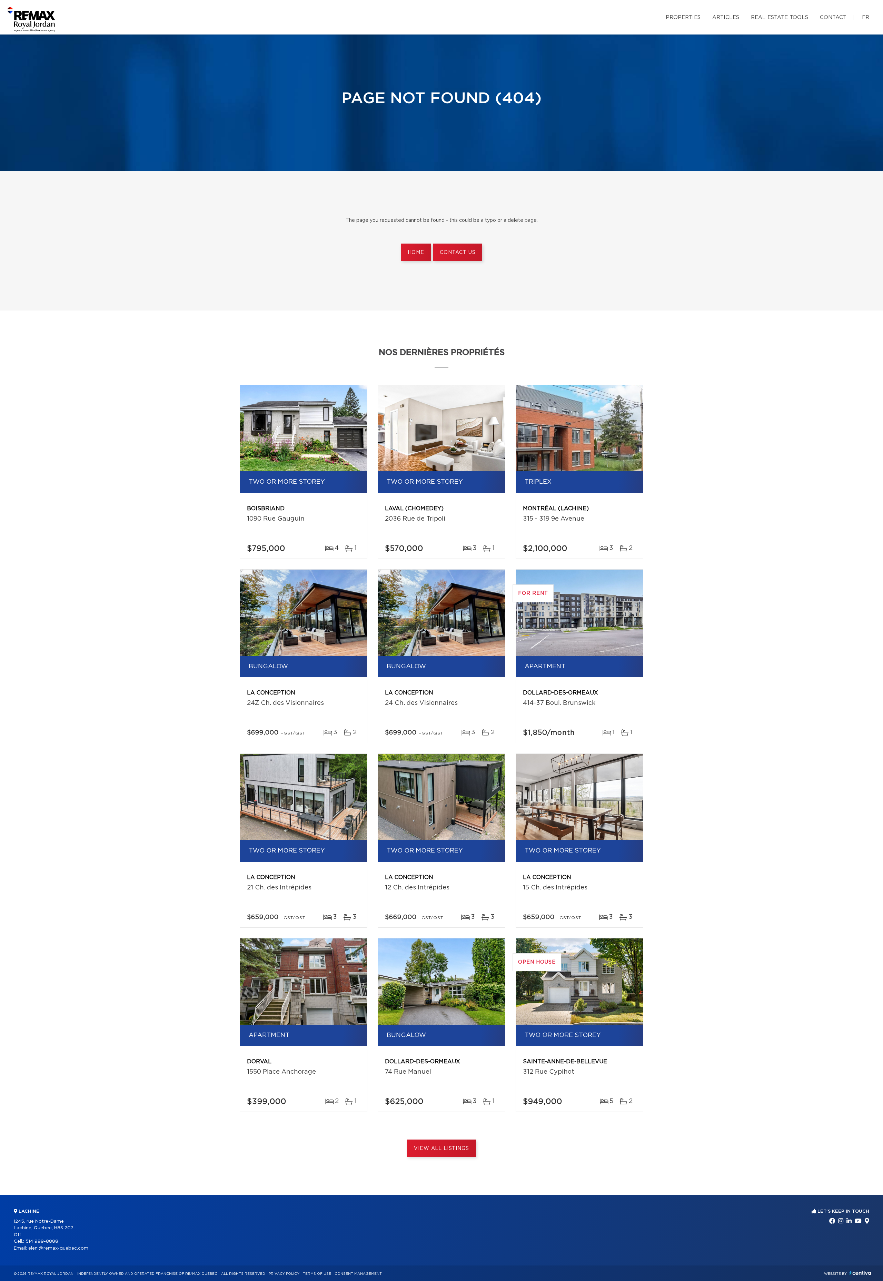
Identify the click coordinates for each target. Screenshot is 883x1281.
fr (865, 17)
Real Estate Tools (779, 17)
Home (416, 252)
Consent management (358, 1273)
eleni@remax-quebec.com (58, 1248)
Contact (833, 17)
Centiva (860, 1273)
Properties (683, 17)
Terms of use (317, 1273)
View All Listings (441, 1148)
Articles (725, 17)
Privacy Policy (284, 1273)
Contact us (457, 252)
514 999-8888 (42, 1241)
